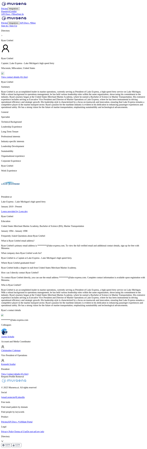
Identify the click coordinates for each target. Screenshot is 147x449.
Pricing (4, 8)
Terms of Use (20, 431)
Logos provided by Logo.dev (14, 211)
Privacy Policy (7, 431)
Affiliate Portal (25, 422)
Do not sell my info (35, 431)
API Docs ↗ (7, 14)
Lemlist (13, 11)
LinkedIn (20, 397)
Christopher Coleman (11, 350)
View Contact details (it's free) (14, 374)
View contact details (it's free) (14, 77)
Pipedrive (5, 11)
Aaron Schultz (7, 336)
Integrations (14, 9)
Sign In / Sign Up (9, 26)
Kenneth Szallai (8, 364)
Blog (15, 14)
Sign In (20, 14)
